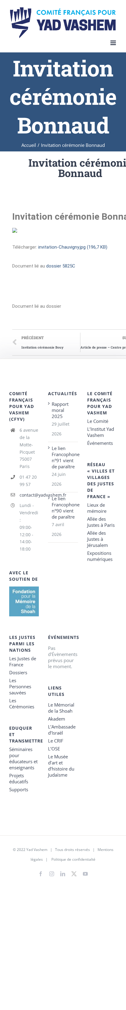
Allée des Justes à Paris (101, 522)
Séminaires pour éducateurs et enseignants (23, 758)
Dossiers (18, 672)
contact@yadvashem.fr (29, 495)
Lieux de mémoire (96, 508)
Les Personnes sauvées (20, 686)
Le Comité (97, 421)
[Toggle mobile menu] (113, 43)
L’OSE (54, 749)
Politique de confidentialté (73, 859)
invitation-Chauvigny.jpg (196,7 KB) (72, 247)
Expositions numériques (100, 556)
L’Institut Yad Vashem (100, 432)
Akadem (56, 719)
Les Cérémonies (21, 703)
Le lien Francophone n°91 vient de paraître (63, 457)
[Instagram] (51, 873)
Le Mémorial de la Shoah (61, 708)
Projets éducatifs (18, 778)
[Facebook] (40, 873)
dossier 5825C (60, 266)
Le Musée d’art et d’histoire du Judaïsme (61, 765)
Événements (100, 443)
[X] (74, 872)
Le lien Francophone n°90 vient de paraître (63, 507)
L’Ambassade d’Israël (62, 730)
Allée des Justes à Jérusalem (97, 539)
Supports (18, 789)
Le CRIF (55, 741)
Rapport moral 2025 (60, 410)
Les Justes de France (22, 661)
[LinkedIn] (62, 873)
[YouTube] (85, 873)
